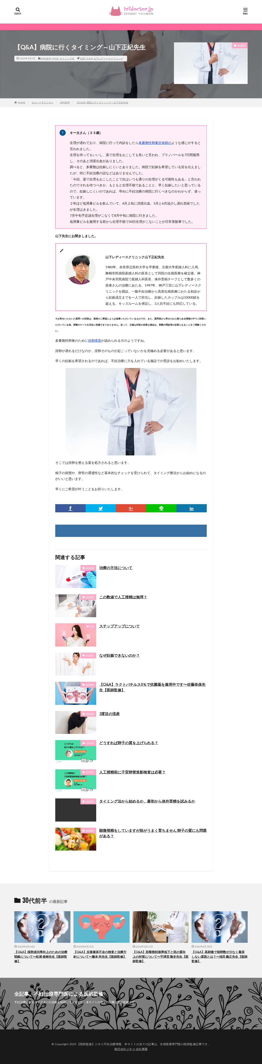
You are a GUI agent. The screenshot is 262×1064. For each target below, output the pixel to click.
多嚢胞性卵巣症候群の (155, 143)
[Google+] (131, 508)
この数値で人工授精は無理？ (123, 597)
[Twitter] (101, 508)
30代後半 (90, 801)
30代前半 (46, 58)
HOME (21, 102)
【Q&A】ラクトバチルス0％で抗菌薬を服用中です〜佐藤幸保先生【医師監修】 (152, 687)
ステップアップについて (119, 626)
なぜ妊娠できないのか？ (119, 655)
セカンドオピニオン (43, 102)
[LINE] (161, 508)
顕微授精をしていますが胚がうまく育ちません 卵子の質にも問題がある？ (153, 833)
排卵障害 (94, 340)
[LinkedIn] (191, 508)
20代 (82, 58)
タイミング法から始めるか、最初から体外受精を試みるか (147, 801)
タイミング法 (67, 58)
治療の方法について (115, 567)
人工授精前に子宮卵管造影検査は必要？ (132, 772)
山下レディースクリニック (108, 58)
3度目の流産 (109, 713)
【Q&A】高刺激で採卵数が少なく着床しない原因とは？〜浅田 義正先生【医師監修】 (219, 956)
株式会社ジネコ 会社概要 (131, 1049)
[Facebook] (70, 508)
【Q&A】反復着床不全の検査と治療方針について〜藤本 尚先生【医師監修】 (99, 954)
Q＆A (89, 58)
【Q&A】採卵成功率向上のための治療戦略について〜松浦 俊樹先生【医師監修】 (40, 956)
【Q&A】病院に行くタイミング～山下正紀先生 (102, 102)
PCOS (55, 58)
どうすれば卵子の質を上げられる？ (128, 742)
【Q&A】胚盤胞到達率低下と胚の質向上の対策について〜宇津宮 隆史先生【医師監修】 (161, 956)
